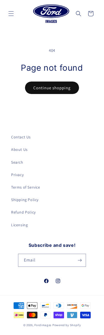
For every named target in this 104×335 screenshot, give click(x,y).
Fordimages (43, 325)
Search (17, 162)
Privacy (17, 174)
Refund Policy (23, 212)
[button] (11, 13)
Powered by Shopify (66, 325)
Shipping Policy (25, 199)
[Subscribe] (79, 260)
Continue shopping (52, 87)
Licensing (19, 224)
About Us (19, 149)
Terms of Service (25, 187)
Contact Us (21, 136)
